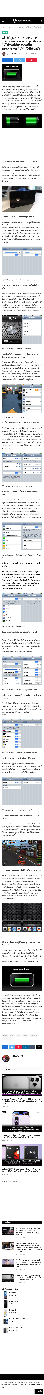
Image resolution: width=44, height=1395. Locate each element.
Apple (5, 1035)
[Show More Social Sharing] (40, 60)
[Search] (41, 20)
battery (12, 1035)
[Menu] (3, 20)
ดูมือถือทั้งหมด (6, 1336)
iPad (18, 1035)
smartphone (7, 1039)
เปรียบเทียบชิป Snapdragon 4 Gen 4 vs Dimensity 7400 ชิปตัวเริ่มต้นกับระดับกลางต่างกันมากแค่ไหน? (21, 1170)
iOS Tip (5, 32)
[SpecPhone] (22, 20)
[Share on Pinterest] (31, 60)
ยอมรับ (39, 1391)
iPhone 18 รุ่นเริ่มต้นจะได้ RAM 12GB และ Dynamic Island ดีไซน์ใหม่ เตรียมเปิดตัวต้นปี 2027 (21, 1136)
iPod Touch (33, 1035)
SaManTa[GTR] (12, 54)
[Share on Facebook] (7, 60)
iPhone (25, 1035)
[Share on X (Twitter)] (19, 60)
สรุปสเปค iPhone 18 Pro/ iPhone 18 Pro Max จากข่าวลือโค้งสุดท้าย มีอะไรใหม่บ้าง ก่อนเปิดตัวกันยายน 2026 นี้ (22, 1101)
